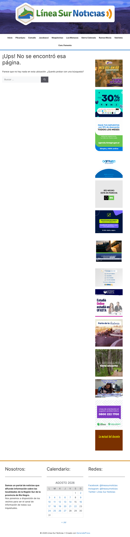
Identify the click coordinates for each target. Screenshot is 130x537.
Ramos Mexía (105, 38)
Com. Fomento (65, 45)
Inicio (9, 38)
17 (49, 506)
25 (54, 510)
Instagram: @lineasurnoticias (103, 488)
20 (65, 506)
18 (54, 506)
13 (65, 502)
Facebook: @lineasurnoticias (103, 485)
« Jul (63, 522)
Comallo (32, 38)
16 (80, 502)
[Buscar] (44, 80)
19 (60, 506)
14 (70, 502)
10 (49, 502)
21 (70, 506)
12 (60, 502)
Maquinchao (57, 38)
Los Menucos (72, 38)
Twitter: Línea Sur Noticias (101, 492)
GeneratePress (83, 533)
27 (65, 510)
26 (60, 510)
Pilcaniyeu (20, 38)
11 (55, 502)
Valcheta (118, 38)
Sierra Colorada (88, 38)
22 (75, 506)
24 (49, 510)
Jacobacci (44, 38)
